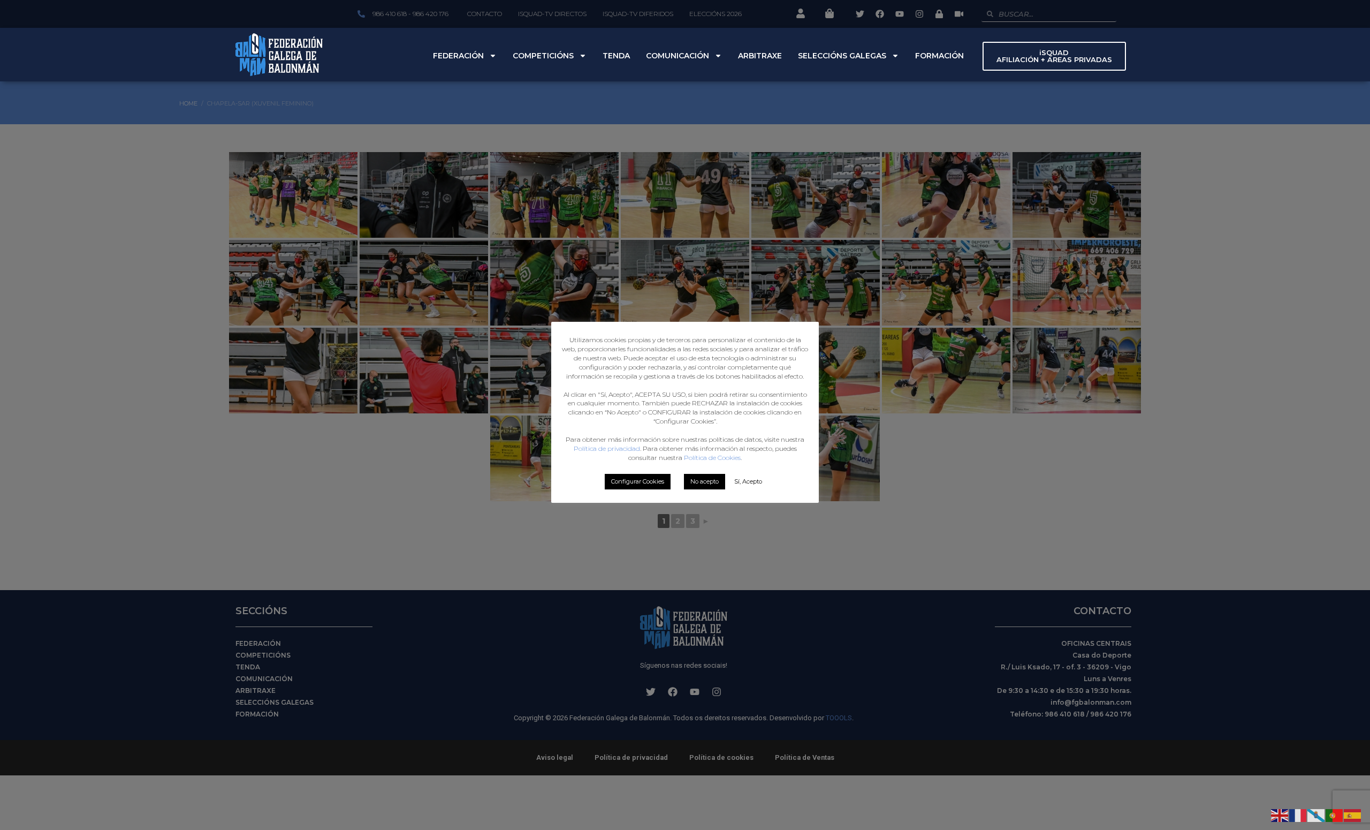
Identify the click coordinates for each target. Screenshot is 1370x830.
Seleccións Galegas (842, 56)
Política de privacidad (607, 448)
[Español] (1353, 814)
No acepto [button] (704, 481)
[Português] (1335, 814)
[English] (1280, 814)
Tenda (616, 56)
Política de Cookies (712, 458)
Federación (458, 56)
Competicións (543, 56)
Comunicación (677, 56)
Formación (939, 56)
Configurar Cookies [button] (637, 481)
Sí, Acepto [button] (748, 481)
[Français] (1298, 814)
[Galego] (1316, 814)
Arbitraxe (760, 56)
